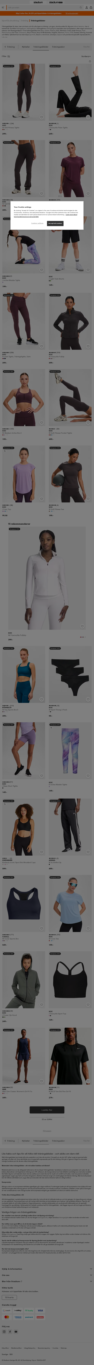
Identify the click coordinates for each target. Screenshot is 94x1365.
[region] (47, 215)
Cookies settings (37, 223)
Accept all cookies (55, 223)
